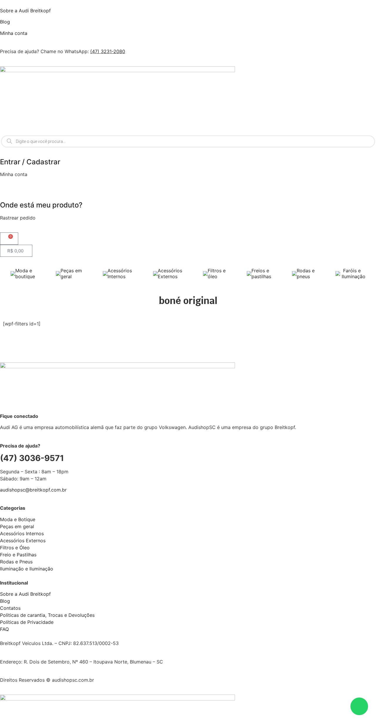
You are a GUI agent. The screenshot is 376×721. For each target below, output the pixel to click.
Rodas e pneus (306, 273)
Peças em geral (71, 273)
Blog (5, 22)
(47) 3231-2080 (107, 51)
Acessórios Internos (120, 273)
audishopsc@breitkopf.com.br (33, 490)
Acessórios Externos (170, 273)
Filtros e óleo (217, 273)
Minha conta (13, 33)
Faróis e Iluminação (352, 273)
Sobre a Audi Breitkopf (25, 10)
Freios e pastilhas (261, 273)
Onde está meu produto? (41, 205)
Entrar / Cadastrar (30, 162)
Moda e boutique (25, 273)
